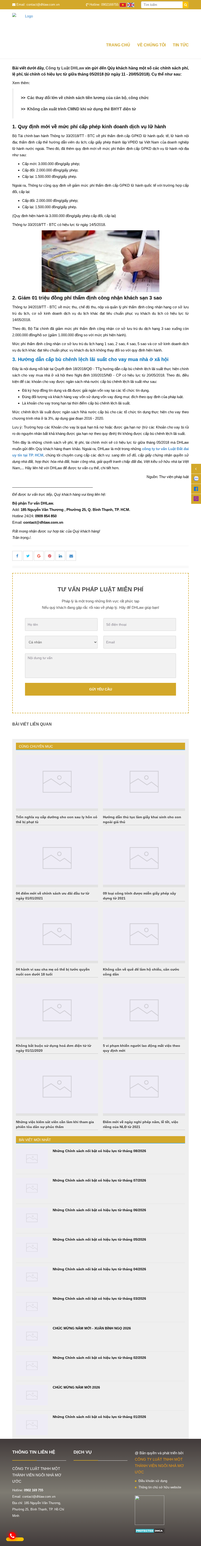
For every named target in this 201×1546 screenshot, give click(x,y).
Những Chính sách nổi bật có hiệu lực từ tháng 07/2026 (99, 1180)
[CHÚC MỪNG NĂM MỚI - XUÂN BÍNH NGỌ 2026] (32, 1336)
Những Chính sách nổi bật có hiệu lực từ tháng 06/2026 (99, 1210)
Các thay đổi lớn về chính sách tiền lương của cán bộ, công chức (88, 98)
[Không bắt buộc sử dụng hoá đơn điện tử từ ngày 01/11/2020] (57, 1010)
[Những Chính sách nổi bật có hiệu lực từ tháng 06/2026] (32, 1218)
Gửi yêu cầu (100, 689)
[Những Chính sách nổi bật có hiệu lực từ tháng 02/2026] (32, 1365)
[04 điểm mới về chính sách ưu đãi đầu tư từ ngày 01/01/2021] (57, 858)
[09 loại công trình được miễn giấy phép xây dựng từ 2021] (144, 858)
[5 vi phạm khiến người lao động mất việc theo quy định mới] (144, 1010)
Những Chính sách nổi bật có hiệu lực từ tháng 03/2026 (99, 1298)
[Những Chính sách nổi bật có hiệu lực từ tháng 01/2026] (32, 1424)
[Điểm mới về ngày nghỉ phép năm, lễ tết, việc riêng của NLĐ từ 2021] (144, 1086)
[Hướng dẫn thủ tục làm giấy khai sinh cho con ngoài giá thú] (144, 781)
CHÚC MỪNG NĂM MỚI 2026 (76, 1387)
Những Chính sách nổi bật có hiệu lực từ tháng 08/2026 (99, 1151)
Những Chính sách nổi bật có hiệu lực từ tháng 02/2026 (99, 1358)
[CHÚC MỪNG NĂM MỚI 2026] (32, 1395)
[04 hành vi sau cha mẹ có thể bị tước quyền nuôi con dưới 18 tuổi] (57, 934)
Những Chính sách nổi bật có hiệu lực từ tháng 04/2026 (99, 1269)
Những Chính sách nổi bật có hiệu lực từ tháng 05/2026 (99, 1239)
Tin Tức (181, 45)
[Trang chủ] (100, 24)
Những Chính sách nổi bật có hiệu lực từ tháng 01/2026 (99, 1417)
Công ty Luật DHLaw (65, 68)
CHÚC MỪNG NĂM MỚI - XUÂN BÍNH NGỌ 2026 (92, 1328)
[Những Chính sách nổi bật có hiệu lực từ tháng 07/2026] (32, 1188)
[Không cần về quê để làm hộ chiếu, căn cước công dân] (144, 934)
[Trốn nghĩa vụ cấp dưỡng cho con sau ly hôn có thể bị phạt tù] (57, 781)
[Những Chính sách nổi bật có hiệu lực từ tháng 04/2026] (32, 1277)
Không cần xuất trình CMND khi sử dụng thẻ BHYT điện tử (81, 109)
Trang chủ (118, 45)
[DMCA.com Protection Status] (150, 1530)
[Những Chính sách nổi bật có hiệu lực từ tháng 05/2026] (32, 1247)
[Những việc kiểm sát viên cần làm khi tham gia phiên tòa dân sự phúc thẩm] (57, 1086)
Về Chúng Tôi (151, 45)
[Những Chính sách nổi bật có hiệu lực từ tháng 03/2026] (32, 1306)
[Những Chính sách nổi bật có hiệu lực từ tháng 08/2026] (32, 1158)
